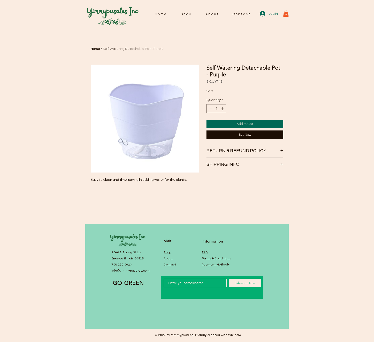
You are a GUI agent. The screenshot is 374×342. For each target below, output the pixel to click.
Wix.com (234, 335)
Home (95, 48)
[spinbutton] (216, 108)
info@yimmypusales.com (130, 270)
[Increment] (223, 108)
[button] (286, 13)
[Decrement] (210, 108)
